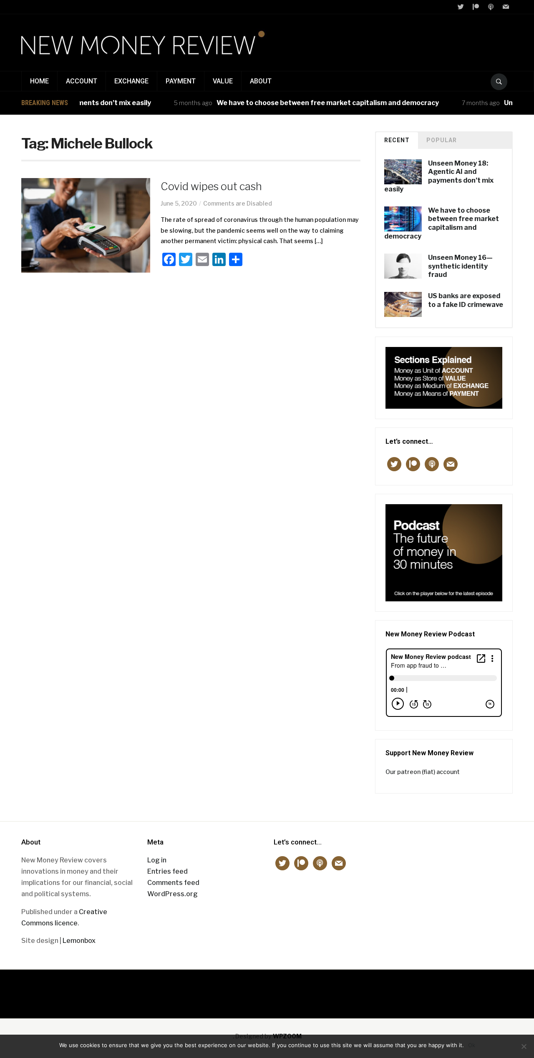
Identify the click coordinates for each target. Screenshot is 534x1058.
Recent (397, 140)
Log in (156, 860)
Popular (441, 140)
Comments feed (173, 883)
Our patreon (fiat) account (422, 771)
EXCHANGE (131, 81)
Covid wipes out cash (211, 186)
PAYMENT (181, 81)
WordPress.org (172, 894)
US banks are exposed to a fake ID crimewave (465, 300)
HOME (39, 81)
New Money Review (267, 989)
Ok (471, 1045)
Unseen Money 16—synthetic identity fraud (460, 266)
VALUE (223, 81)
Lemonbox (79, 941)
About (261, 81)
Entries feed (167, 871)
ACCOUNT (81, 81)
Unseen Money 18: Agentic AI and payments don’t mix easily (439, 176)
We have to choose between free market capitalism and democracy (314, 103)
